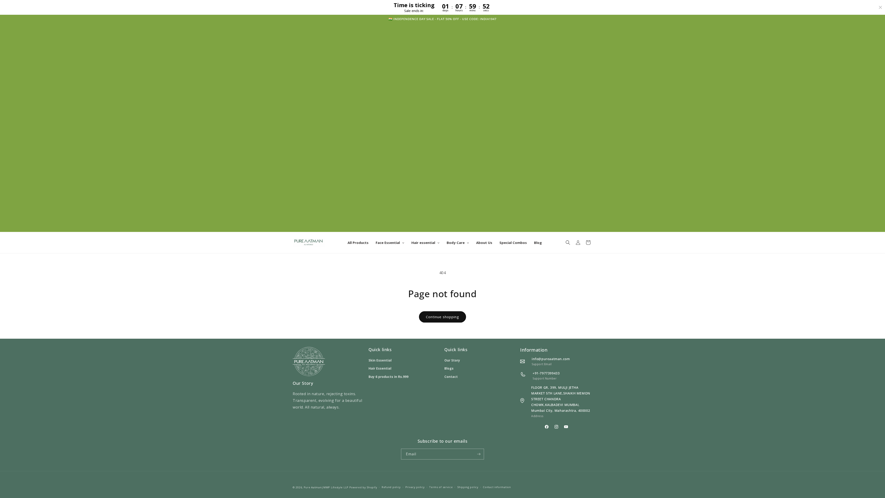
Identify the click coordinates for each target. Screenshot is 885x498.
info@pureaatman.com (551, 359)
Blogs (449, 368)
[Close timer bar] (880, 7)
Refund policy (391, 487)
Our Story (452, 360)
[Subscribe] (479, 454)
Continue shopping (442, 316)
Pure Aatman (313, 487)
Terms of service (441, 487)
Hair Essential (380, 368)
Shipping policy (467, 487)
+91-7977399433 (546, 373)
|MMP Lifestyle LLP (335, 487)
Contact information (497, 487)
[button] (568, 242)
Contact (451, 376)
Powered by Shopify (363, 487)
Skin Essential (380, 360)
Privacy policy (415, 487)
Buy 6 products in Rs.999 (388, 376)
